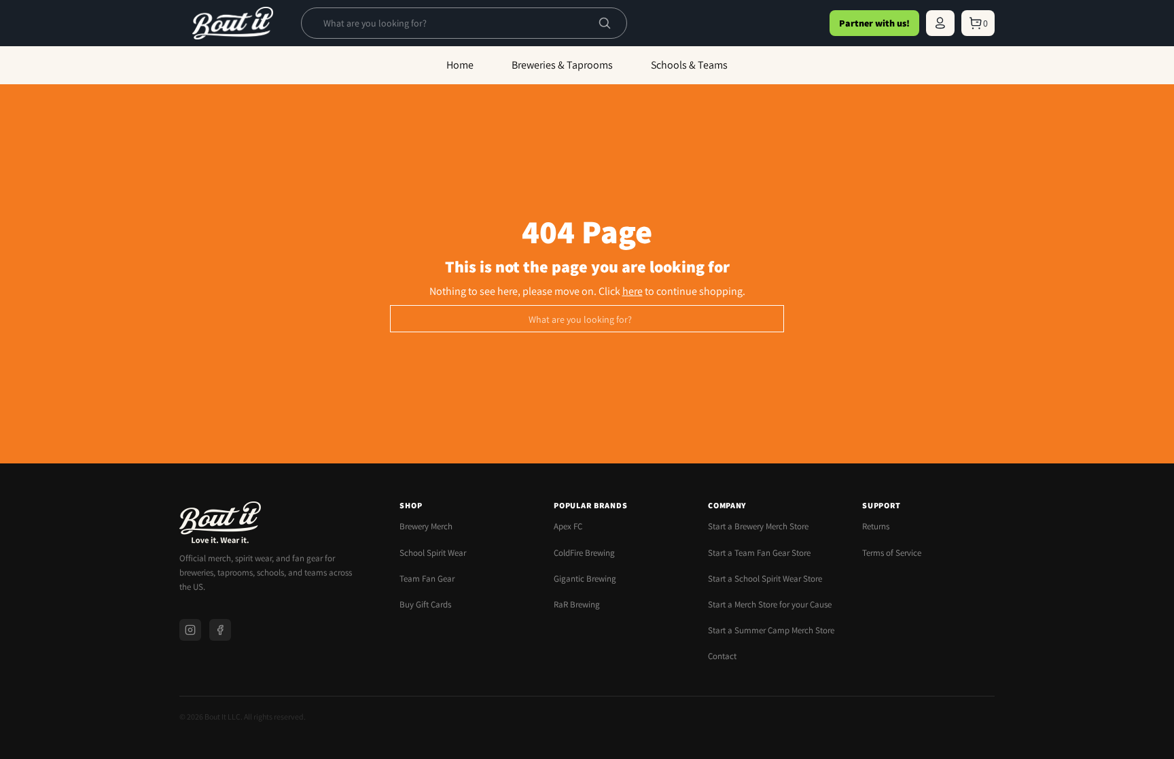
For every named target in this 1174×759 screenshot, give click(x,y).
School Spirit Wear (432, 553)
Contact (722, 656)
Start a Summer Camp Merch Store (771, 630)
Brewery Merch (425, 526)
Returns (875, 526)
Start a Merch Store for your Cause (770, 604)
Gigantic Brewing (585, 578)
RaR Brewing (577, 604)
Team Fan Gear (427, 578)
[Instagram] (190, 630)
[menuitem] (940, 23)
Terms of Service (891, 553)
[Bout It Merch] (232, 23)
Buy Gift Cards (425, 604)
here (632, 291)
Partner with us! (874, 23)
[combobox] (453, 23)
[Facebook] (220, 630)
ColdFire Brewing (584, 553)
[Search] (605, 23)
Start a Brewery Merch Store (758, 526)
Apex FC (568, 526)
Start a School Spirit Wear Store (765, 578)
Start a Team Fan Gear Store (759, 553)
